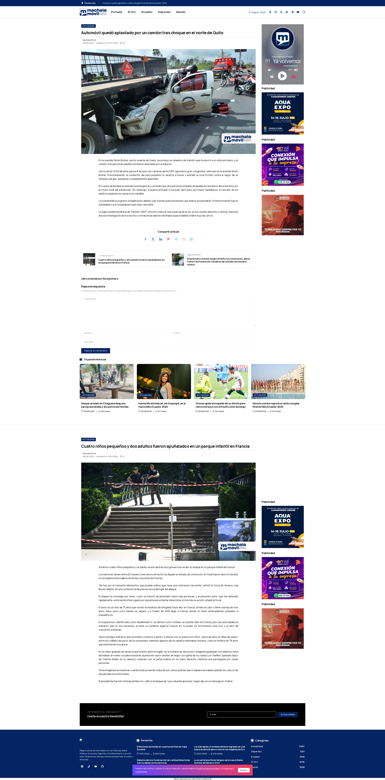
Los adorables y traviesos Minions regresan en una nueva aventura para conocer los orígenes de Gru (219, 748)
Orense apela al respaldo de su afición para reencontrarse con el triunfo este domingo (221, 405)
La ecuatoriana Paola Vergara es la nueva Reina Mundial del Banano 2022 (218, 761)
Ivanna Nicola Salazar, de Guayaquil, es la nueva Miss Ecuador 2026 (162, 405)
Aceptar (244, 770)
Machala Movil (89, 40)
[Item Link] (107, 381)
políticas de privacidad (208, 768)
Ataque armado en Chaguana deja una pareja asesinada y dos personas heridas (105, 405)
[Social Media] (270, 12)
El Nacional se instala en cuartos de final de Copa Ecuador (162, 748)
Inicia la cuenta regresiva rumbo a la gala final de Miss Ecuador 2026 (276, 405)
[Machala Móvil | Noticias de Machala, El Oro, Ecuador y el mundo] (93, 11)
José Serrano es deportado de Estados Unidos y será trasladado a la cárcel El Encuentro (143, 3)
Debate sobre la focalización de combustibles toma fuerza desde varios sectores (163, 761)
